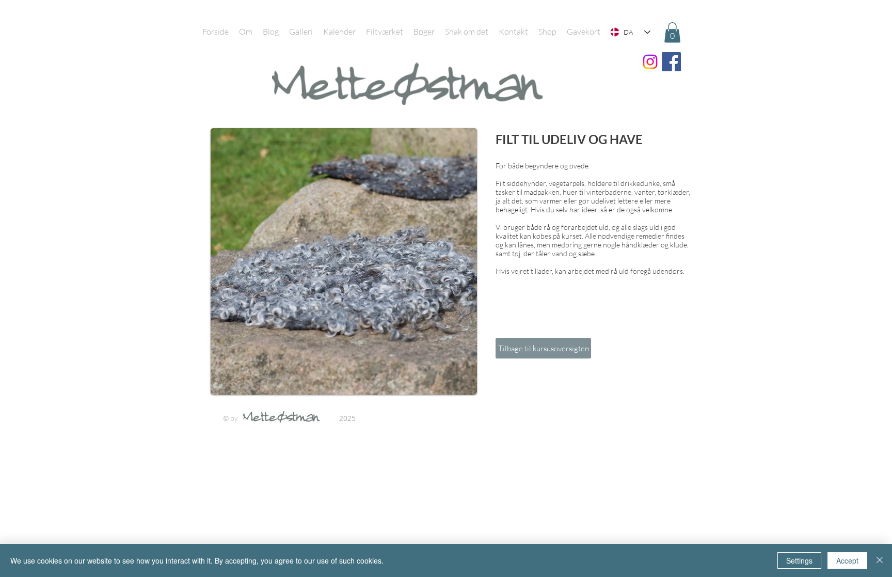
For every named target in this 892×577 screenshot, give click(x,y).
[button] (672, 32)
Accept (847, 560)
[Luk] (879, 560)
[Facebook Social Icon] (671, 61)
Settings (799, 560)
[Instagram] (650, 61)
